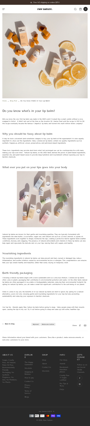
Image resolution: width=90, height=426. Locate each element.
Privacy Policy (27, 386)
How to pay (29, 378)
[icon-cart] (80, 9)
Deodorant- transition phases (64, 369)
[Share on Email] (85, 325)
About (44, 364)
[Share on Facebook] (79, 325)
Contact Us (29, 381)
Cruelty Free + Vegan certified (64, 377)
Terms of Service (28, 392)
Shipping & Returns (29, 373)
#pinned (36, 324)
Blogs (27, 397)
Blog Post (13, 101)
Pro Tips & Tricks (64, 385)
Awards (62, 364)
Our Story (63, 360)
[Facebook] (79, 378)
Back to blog (9, 324)
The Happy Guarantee (29, 363)
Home (4, 101)
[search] (75, 9)
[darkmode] (85, 9)
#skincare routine (48, 324)
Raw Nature (48, 420)
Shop (44, 360)
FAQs (62, 389)
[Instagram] (79, 384)
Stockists (28, 368)
